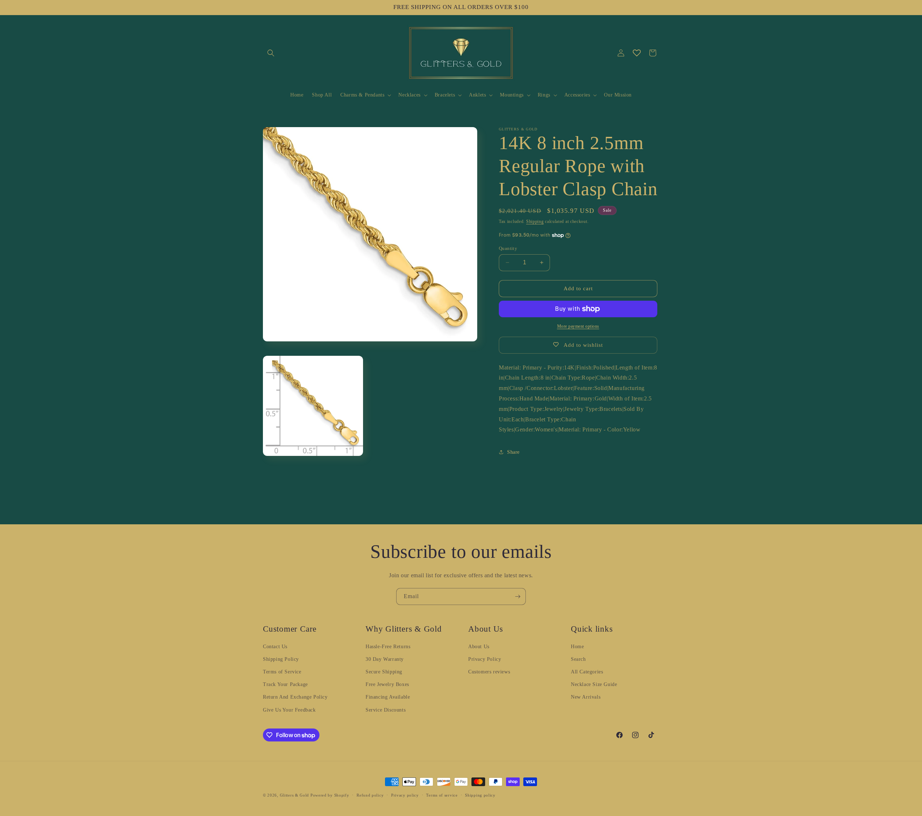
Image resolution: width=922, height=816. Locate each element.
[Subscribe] (517, 596)
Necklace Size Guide (594, 684)
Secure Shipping (384, 671)
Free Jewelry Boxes (387, 684)
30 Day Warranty (385, 659)
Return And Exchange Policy (295, 697)
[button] (271, 53)
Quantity (508, 248)
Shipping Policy (281, 659)
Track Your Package (285, 684)
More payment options (578, 326)
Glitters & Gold (294, 795)
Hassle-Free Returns (388, 646)
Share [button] (513, 452)
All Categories (587, 671)
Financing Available (388, 697)
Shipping (535, 221)
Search (578, 659)
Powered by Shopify (329, 795)
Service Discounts (386, 710)
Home (577, 646)
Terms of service (441, 795)
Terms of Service (282, 671)
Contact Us (275, 646)
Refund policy (370, 795)
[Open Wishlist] (637, 53)
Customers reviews (489, 671)
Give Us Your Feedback (289, 710)
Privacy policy (405, 795)
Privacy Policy (484, 659)
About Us (478, 646)
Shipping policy (480, 795)
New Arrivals (585, 697)
